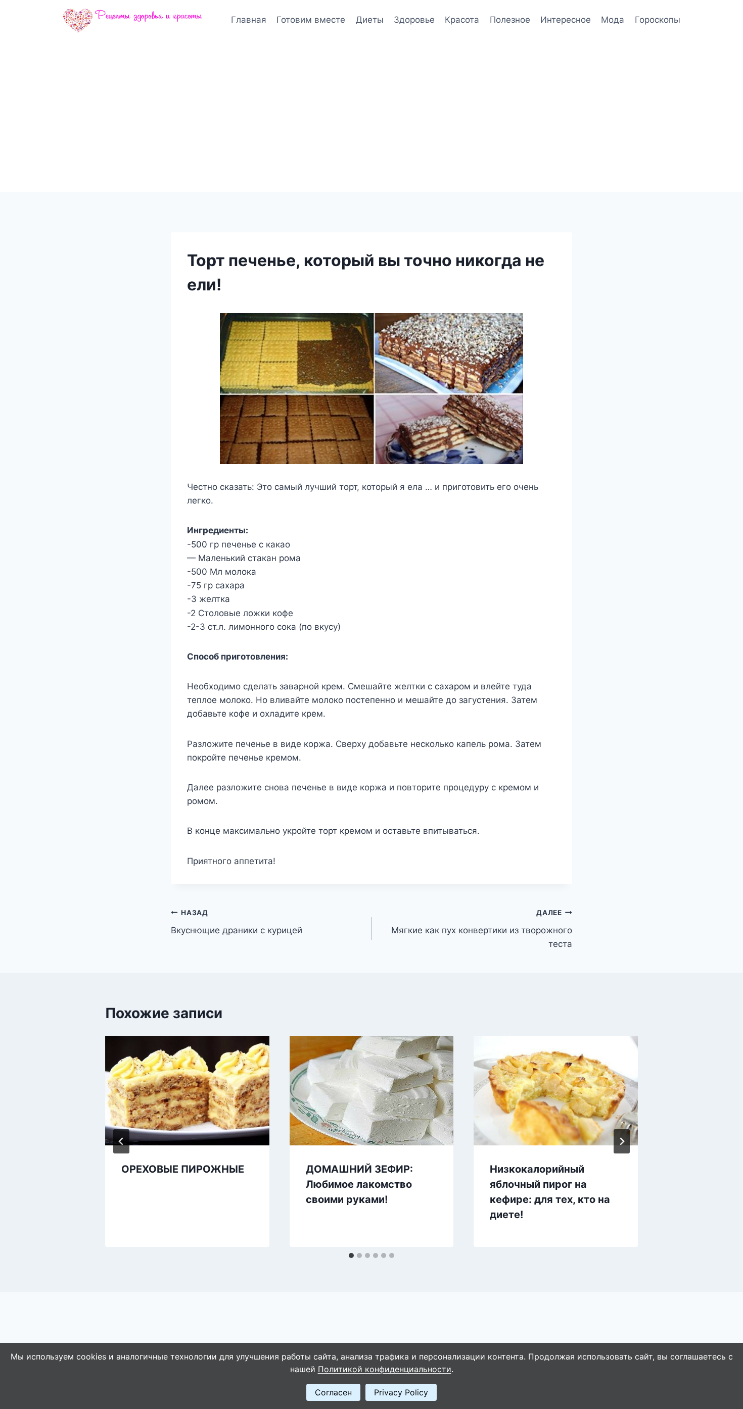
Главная (248, 20)
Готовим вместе (310, 20)
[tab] (351, 1255)
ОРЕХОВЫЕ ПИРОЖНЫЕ (182, 1169)
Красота (462, 20)
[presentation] (187, 1090)
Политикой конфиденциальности (384, 1369)
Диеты (370, 20)
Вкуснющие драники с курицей (236, 922)
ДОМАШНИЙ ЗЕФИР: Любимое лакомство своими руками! (359, 1184)
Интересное (565, 20)
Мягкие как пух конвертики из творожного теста (481, 929)
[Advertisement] (371, 116)
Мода (612, 20)
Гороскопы (657, 20)
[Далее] (622, 1141)
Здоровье (414, 20)
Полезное (510, 20)
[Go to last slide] (121, 1141)
